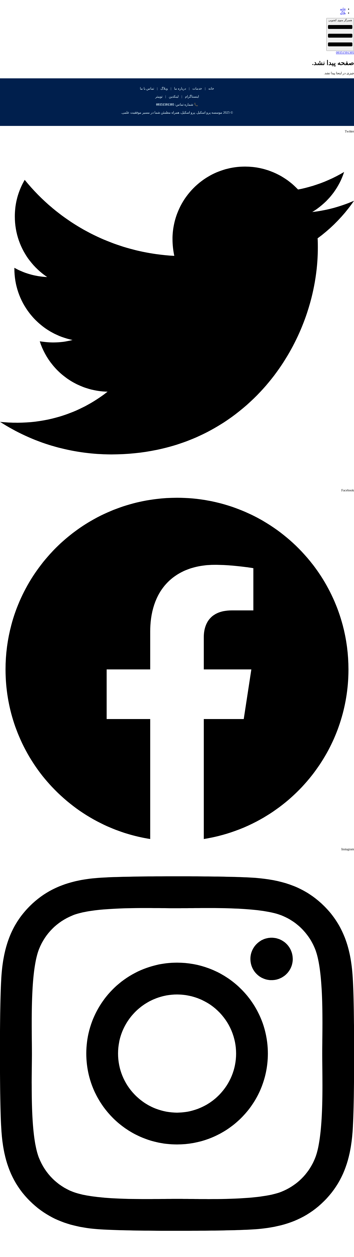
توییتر (158, 96)
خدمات (197, 88)
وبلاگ (164, 88)
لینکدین (174, 96)
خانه (343, 9)
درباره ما (180, 88)
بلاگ (343, 13)
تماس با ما (147, 88)
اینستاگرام (192, 96)
